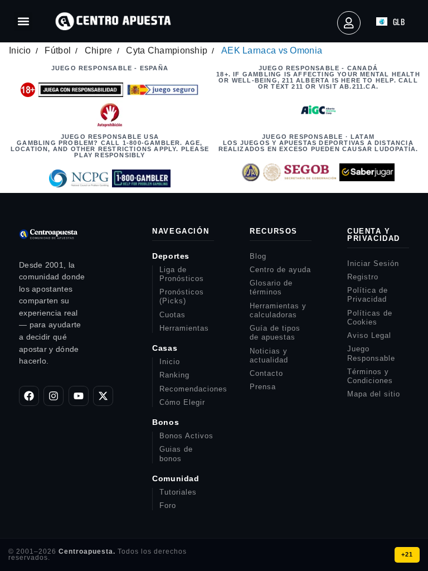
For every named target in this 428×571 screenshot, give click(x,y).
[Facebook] (29, 396)
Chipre (99, 50)
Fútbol (58, 50)
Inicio (20, 50)
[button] (23, 21)
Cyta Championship (166, 50)
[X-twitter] (103, 396)
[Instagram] (53, 396)
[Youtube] (79, 396)
